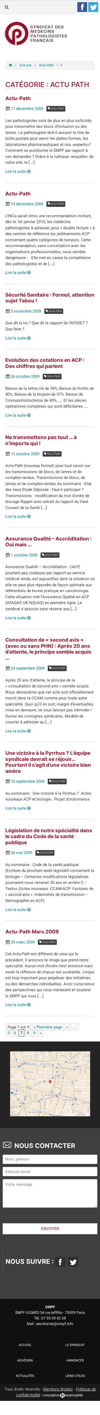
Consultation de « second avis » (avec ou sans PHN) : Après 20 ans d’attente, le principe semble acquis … (48, 649)
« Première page (48, 1027)
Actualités (25, 1376)
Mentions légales (58, 1389)
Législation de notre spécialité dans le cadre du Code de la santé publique (48, 836)
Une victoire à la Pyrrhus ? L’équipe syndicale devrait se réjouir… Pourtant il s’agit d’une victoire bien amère (48, 762)
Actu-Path (18, 98)
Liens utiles (75, 1376)
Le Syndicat (75, 1345)
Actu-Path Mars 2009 (32, 932)
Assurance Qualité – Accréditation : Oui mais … (48, 542)
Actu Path (57, 108)
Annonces (75, 1360)
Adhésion (25, 1360)
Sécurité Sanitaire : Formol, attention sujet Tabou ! (49, 298)
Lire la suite (16, 171)
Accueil (25, 1345)
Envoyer (50, 1228)
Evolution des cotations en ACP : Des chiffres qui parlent (45, 363)
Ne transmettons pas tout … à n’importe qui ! (41, 440)
